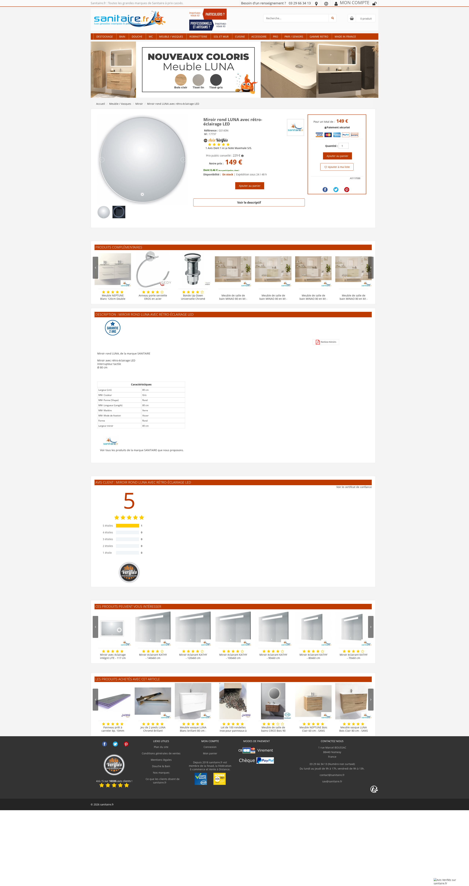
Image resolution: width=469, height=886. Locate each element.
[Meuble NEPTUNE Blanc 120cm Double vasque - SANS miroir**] (113, 269)
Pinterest (126, 744)
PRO (275, 36)
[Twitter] (335, 189)
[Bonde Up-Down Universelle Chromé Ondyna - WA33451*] (193, 269)
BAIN (122, 36)
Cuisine (240, 36)
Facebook (104, 744)
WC (151, 36)
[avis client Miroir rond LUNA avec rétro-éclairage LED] (210, 144)
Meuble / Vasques (171, 36)
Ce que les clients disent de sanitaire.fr (162, 780)
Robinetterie (198, 36)
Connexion (210, 747)
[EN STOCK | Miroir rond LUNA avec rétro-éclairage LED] (142, 159)
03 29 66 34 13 (300, 3)
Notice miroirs (328, 341)
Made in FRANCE (345, 36)
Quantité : (331, 146)
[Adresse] (316, 3)
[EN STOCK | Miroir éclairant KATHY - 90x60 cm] (273, 628)
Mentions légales (161, 759)
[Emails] (326, 3)
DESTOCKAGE (104, 36)
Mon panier (210, 753)
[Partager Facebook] (325, 189)
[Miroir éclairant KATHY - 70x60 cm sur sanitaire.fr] (353, 628)
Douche (137, 36)
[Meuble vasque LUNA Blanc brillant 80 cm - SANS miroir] (193, 701)
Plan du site (161, 747)
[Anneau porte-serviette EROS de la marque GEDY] (153, 269)
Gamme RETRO (319, 36)
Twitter (115, 744)
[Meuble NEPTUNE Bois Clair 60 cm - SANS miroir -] (313, 701)
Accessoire (259, 36)
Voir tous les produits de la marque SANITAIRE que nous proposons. (142, 450)
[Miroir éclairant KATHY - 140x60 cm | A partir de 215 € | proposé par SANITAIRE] (153, 628)
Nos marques (161, 772)
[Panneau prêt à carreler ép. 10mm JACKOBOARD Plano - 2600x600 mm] (113, 701)
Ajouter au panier (250, 185)
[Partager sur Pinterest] (346, 189)
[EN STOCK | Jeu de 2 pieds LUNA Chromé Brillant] (153, 701)
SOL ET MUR (221, 36)
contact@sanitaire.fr (332, 775)
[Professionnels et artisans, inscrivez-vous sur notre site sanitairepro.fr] (207, 25)
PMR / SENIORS (294, 36)
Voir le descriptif (249, 202)
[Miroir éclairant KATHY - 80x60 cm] (313, 628)
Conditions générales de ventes (161, 753)
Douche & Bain (161, 766)
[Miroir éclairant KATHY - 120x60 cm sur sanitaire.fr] (193, 628)
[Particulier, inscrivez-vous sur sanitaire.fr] (207, 14)
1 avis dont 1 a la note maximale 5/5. (229, 148)
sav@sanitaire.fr (332, 781)
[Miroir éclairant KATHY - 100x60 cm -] (233, 628)
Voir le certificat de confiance (354, 487)
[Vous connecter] (374, 3)
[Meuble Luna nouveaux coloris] (234, 69)
